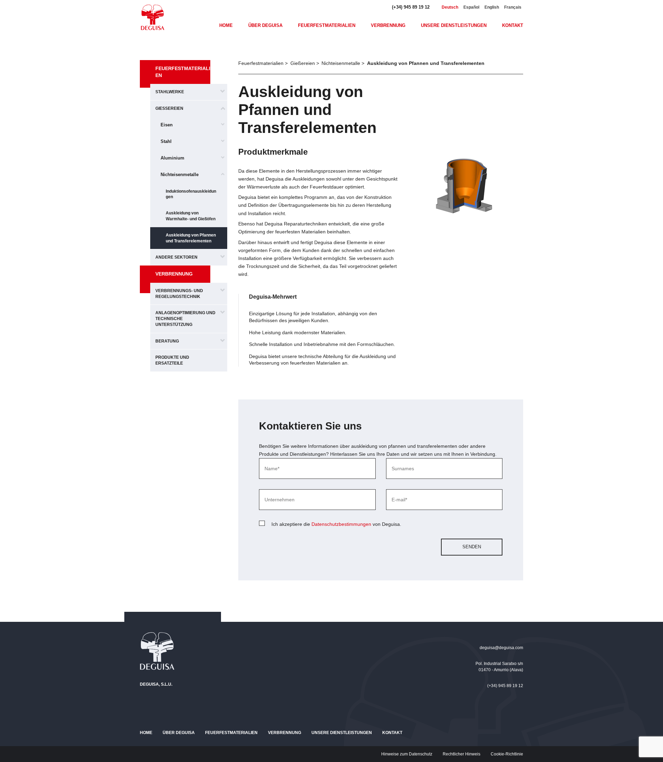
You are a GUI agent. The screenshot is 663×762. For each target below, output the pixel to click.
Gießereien (169, 108)
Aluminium (172, 158)
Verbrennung (388, 25)
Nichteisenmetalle (180, 174)
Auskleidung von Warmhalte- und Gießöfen (190, 216)
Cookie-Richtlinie (507, 754)
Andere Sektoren (176, 257)
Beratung (167, 341)
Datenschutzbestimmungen (341, 524)
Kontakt (512, 25)
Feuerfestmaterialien (326, 25)
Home (226, 25)
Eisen (167, 124)
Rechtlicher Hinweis (461, 754)
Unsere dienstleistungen (454, 25)
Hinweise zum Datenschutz (406, 754)
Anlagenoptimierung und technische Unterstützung (185, 318)
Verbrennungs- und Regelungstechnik (179, 293)
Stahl (166, 141)
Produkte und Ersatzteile (172, 360)
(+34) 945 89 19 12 (411, 7)
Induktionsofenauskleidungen (191, 194)
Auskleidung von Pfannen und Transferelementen (191, 238)
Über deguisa (265, 25)
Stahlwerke (169, 91)
